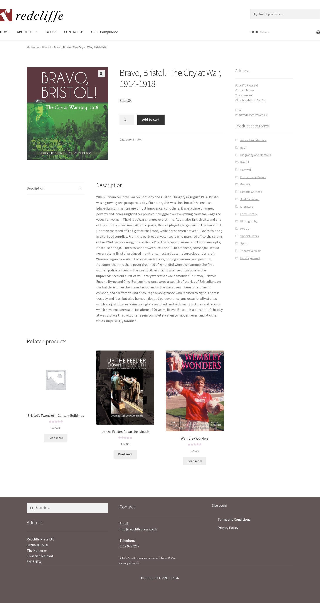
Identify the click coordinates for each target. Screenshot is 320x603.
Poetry (244, 228)
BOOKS (51, 32)
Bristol (46, 47)
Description (35, 188)
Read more (56, 438)
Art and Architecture (253, 140)
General (245, 184)
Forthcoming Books (253, 177)
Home (35, 47)
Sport (244, 243)
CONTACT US (74, 32)
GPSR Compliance (104, 32)
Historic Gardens (251, 192)
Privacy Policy (228, 527)
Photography (248, 221)
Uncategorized (250, 258)
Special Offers (249, 236)
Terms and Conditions (234, 519)
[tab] (56, 188)
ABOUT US (24, 32)
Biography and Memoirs (255, 155)
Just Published (249, 199)
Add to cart (151, 119)
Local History (248, 214)
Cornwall (245, 170)
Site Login (219, 505)
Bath (243, 147)
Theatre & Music (250, 251)
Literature (246, 206)
